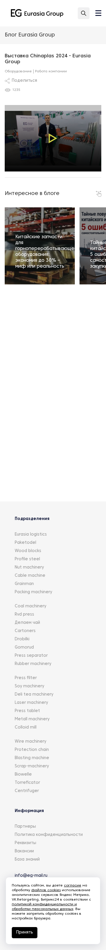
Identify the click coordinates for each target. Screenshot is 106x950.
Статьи (61, 216)
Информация (29, 811)
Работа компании (51, 71)
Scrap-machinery (32, 766)
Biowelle (23, 774)
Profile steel (27, 559)
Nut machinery (29, 567)
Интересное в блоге (32, 193)
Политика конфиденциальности (49, 835)
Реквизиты (25, 843)
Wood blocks (28, 551)
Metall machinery (32, 719)
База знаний (27, 859)
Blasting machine (32, 758)
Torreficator (27, 783)
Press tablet (27, 711)
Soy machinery (29, 686)
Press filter (26, 678)
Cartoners (25, 631)
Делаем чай (27, 623)
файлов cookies (46, 890)
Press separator (31, 656)
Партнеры (25, 827)
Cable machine (30, 576)
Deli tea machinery (34, 694)
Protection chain (32, 750)
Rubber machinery (33, 664)
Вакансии (24, 851)
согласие (72, 885)
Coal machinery (30, 606)
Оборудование (18, 71)
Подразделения (32, 519)
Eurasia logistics (31, 534)
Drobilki (22, 639)
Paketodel (25, 543)
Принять (24, 932)
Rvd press (24, 614)
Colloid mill (26, 727)
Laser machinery (31, 703)
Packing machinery (33, 592)
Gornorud (24, 647)
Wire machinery (30, 742)
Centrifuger (27, 791)
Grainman (24, 584)
